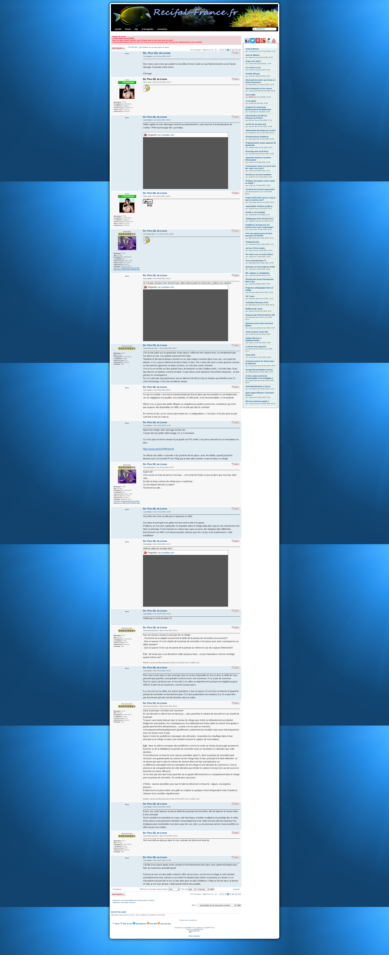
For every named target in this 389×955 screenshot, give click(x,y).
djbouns (252, 57)
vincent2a (252, 389)
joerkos (251, 311)
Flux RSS (153, 924)
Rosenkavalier (152, 348)
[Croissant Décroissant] (206, 889)
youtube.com (167, 135)
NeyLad (251, 208)
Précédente (117, 889)
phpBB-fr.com (198, 929)
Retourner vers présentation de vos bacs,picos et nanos (133, 900)
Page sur (208, 50)
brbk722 (252, 177)
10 (233, 50)
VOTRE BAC (133, 47)
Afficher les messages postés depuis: (154, 889)
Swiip (251, 397)
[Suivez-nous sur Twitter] (252, 42)
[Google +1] (263, 42)
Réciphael (252, 133)
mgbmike (252, 221)
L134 (250, 70)
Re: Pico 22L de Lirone (156, 53)
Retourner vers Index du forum (124, 902)
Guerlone (252, 292)
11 (236, 50)
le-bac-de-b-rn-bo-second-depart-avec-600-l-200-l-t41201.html (127, 269)
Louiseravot (253, 51)
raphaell (252, 147)
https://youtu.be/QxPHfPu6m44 (158, 449)
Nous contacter (194, 936)
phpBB (187, 927)
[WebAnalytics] (194, 934)
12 (240, 50)
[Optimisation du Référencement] (194, 931)
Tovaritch (252, 153)
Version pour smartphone (188, 920)
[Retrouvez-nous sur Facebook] (247, 42)
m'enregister (147, 29)
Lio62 (251, 63)
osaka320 (252, 244)
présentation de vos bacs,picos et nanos (154, 47)
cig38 (251, 256)
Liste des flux (165, 924)
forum (128, 29)
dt (249, 103)
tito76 (251, 97)
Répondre (114, 47)
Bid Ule (251, 120)
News (117, 924)
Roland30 (252, 372)
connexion (162, 29)
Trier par (184, 889)
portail (118, 29)
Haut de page (239, 76)
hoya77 (251, 126)
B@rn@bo (151, 234)
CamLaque (253, 202)
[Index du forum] (194, 26)
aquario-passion (255, 380)
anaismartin (253, 91)
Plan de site (127, 924)
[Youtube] (273, 42)
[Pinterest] (257, 42)
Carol (251, 357)
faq (136, 29)
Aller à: (194, 905)
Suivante (236, 889)
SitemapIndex (140, 924)
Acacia (251, 229)
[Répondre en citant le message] (236, 52)
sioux (149, 82)
